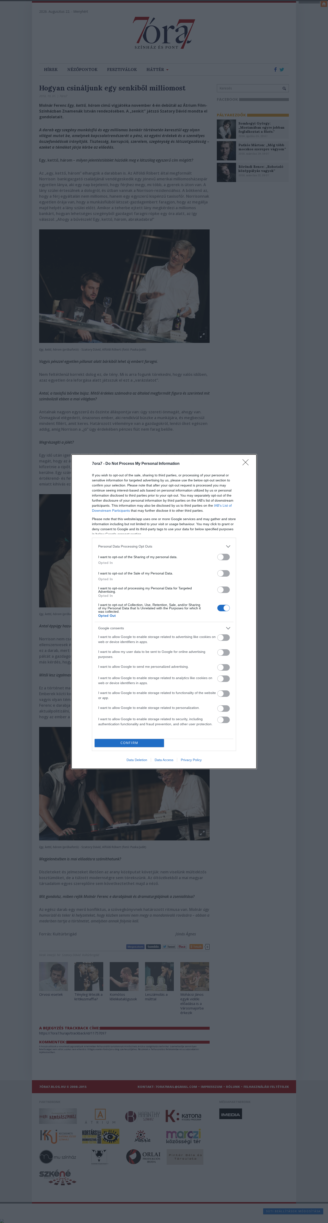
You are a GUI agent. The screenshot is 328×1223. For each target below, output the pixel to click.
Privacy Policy (191, 760)
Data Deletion (137, 760)
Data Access (164, 760)
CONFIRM (129, 743)
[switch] (223, 557)
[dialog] (164, 611)
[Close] (247, 463)
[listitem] (164, 546)
